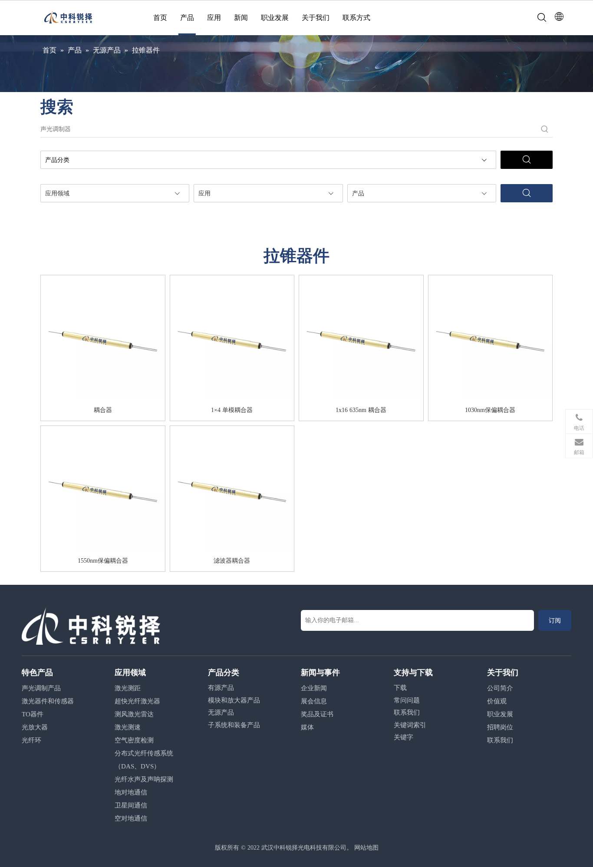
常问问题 (407, 700)
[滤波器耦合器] (232, 490)
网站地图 (366, 847)
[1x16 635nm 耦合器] (361, 339)
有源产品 (221, 687)
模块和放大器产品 (234, 700)
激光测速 (128, 727)
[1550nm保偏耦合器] (103, 490)
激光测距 (128, 688)
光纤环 (31, 740)
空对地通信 (131, 818)
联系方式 (356, 17)
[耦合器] (103, 339)
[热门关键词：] (545, 129)
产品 (187, 17)
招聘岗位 (500, 727)
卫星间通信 (131, 805)
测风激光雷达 (134, 714)
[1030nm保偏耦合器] (490, 339)
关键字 (403, 737)
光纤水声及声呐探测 (144, 779)
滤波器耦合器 (232, 560)
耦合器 (103, 410)
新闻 (241, 17)
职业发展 (275, 17)
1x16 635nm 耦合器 (361, 410)
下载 (400, 687)
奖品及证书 (317, 714)
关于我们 (315, 17)
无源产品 (221, 712)
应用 (214, 17)
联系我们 (407, 712)
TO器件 (32, 714)
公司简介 (500, 688)
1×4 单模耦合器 (232, 410)
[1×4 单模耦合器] (232, 339)
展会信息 (314, 701)
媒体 (307, 727)
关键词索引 (410, 725)
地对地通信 (131, 792)
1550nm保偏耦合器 (103, 560)
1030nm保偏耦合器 (490, 410)
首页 (160, 17)
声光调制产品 (41, 688)
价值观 (497, 701)
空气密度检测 (134, 740)
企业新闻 (314, 688)
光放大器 (35, 727)
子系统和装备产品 (234, 725)
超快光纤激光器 (137, 701)
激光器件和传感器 (48, 701)
